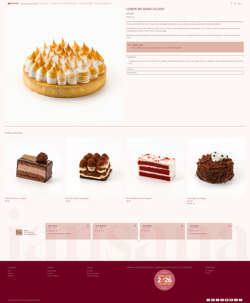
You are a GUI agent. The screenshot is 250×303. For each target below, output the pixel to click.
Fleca (9, 271)
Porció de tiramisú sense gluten (77, 198)
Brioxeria (10, 273)
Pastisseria (11, 276)
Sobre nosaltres (51, 271)
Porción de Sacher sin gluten (15, 198)
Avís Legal (90, 271)
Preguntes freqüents (53, 276)
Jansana (13, 3)
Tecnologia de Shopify (33, 300)
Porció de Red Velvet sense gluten (139, 198)
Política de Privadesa (93, 273)
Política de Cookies (92, 276)
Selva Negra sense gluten (196, 198)
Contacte (50, 273)
